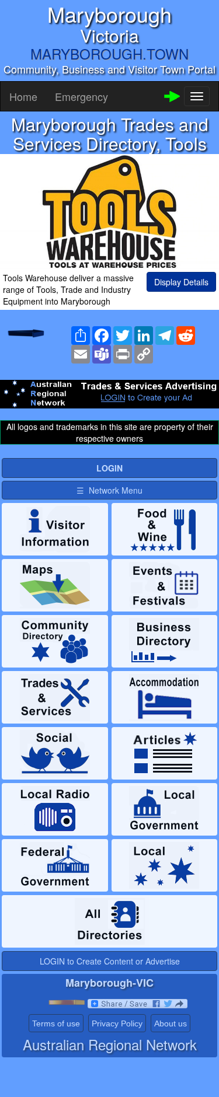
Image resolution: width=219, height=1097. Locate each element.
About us (170, 1023)
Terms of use (56, 1023)
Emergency (81, 96)
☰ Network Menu (109, 490)
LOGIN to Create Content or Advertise (110, 961)
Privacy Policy (117, 1023)
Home (23, 96)
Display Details (181, 282)
